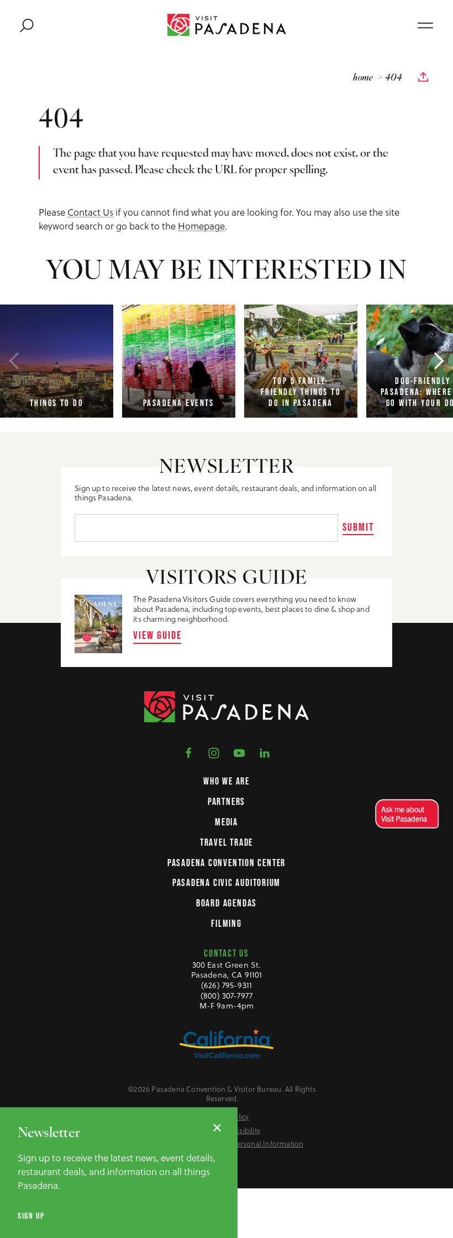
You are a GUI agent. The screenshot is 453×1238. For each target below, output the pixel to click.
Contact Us (90, 212)
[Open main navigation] (425, 25)
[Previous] (14, 361)
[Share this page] (423, 77)
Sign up (31, 1215)
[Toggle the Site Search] (27, 25)
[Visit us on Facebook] (188, 752)
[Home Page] (226, 25)
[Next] (439, 361)
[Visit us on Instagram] (214, 752)
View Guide (157, 635)
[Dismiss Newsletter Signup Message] (217, 1127)
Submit (358, 527)
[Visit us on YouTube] (239, 752)
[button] (404, 814)
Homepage (201, 226)
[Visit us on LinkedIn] (264, 752)
